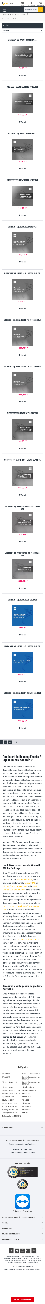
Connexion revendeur (27, 1256)
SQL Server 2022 (8, 1097)
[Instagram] (34, 1250)
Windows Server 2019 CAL (11, 1093)
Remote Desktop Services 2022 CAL (31, 1078)
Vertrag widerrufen (24, 1299)
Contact (25, 1258)
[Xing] (17, 1250)
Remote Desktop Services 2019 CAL (31, 1083)
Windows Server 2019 (9, 1087)
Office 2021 (6, 1074)
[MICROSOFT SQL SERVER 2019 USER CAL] (22, 242)
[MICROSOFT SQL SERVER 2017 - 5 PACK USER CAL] (22, 662)
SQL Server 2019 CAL (9, 1106)
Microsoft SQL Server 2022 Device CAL (22, 180)
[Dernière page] (10, 742)
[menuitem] (40, 4)
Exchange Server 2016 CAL (32, 1074)
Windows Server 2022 (9, 1082)
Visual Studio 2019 (29, 1090)
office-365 (7, 1258)
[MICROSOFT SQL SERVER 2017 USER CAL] (22, 615)
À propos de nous (35, 1258)
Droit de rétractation (35, 1260)
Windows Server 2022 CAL (11, 1090)
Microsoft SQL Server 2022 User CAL (22, 133)
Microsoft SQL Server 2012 (15, 886)
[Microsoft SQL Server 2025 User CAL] (22, 56)
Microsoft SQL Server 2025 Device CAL (22, 87)
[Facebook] (11, 1250)
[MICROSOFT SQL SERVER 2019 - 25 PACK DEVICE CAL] (22, 569)
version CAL (29, 883)
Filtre (7, 25)
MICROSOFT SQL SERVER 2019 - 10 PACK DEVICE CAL (22, 507)
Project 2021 (26, 1093)
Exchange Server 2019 (10, 1110)
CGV (24, 1262)
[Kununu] (28, 1250)
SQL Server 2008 (24, 880)
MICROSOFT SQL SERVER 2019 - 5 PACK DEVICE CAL (22, 460)
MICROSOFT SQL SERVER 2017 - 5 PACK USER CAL (22, 646)
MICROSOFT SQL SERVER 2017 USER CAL (22, 600)
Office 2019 (6, 1077)
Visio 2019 (26, 1103)
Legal (37, 1256)
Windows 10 (26, 1110)
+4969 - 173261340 (22, 1149)
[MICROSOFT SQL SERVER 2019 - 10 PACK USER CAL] (22, 336)
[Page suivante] (5, 742)
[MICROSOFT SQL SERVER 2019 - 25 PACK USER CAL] (22, 382)
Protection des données (14, 1262)
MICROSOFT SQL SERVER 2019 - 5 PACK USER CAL (22, 273)
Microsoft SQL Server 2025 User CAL (22, 40)
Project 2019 (26, 1097)
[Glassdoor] (22, 1250)
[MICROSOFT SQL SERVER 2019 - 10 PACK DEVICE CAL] (22, 522)
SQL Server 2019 (8, 1100)
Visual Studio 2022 (29, 1087)
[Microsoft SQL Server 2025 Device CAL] (22, 103)
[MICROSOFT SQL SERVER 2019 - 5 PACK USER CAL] (22, 289)
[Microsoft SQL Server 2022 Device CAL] (22, 196)
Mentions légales (33, 1262)
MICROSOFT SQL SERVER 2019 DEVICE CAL (22, 413)
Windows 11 (26, 1106)
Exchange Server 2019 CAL (11, 1116)
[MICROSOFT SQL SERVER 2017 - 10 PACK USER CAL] (22, 709)
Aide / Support (16, 1258)
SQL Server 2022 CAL (9, 1103)
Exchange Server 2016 (10, 1113)
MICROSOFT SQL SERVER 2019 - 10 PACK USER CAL (22, 320)
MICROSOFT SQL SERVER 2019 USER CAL (22, 227)
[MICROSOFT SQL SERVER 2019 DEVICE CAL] (22, 429)
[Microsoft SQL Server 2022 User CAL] (22, 149)
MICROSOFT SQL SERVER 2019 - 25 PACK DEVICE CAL (22, 554)
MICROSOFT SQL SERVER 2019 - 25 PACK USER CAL (22, 366)
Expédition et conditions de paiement (15, 1260)
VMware (25, 1113)
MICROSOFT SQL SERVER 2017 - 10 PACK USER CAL (22, 693)
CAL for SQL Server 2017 (27, 939)
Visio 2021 (26, 1100)
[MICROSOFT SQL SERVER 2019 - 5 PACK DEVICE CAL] (22, 476)
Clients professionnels (12, 1256)
